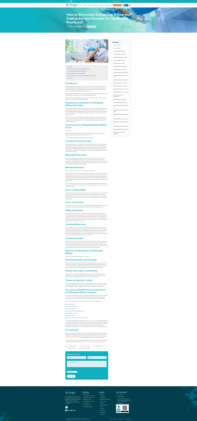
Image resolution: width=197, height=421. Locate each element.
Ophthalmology (103, 397)
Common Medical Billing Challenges (120, 102)
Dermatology (102, 410)
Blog (115, 419)
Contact (110, 5)
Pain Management (103, 405)
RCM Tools (95, 5)
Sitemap (120, 419)
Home (68, 26)
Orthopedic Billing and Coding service (84, 348)
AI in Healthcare (86, 403)
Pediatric (102, 406)
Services (84, 5)
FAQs (109, 1)
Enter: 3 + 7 (69, 369)
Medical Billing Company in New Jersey (121, 79)
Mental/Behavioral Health (105, 399)
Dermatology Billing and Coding (119, 60)
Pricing (106, 5)
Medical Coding (86, 393)
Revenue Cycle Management (88, 397)
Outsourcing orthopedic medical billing (72, 337)
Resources (101, 5)
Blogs (71, 26)
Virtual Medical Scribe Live (88, 401)
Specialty (90, 5)
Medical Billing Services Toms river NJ (121, 118)
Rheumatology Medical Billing (119, 51)
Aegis (66, 320)
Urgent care (102, 393)
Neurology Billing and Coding (119, 63)
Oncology (102, 395)
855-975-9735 (118, 5)
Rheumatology (103, 412)
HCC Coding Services (87, 405)
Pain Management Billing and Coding (120, 57)
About (80, 5)
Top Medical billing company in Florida (121, 72)
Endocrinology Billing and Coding (120, 54)
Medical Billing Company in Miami (120, 99)
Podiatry (101, 403)
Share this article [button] (91, 26)
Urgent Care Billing (117, 45)
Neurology (102, 414)
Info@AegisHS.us (116, 1)
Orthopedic (82, 62)
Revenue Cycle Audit (87, 399)
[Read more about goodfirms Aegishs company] (70, 410)
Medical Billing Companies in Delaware (121, 129)
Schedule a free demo (86, 341)
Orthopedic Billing (117, 48)
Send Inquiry (71, 376)
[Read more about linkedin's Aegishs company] (66, 407)
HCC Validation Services (88, 406)
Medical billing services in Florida (120, 69)
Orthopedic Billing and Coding (71, 348)
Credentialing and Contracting (89, 395)
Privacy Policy (127, 419)
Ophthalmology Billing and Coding (120, 66)
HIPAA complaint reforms (91, 320)
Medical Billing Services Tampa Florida (121, 126)
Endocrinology (103, 401)
